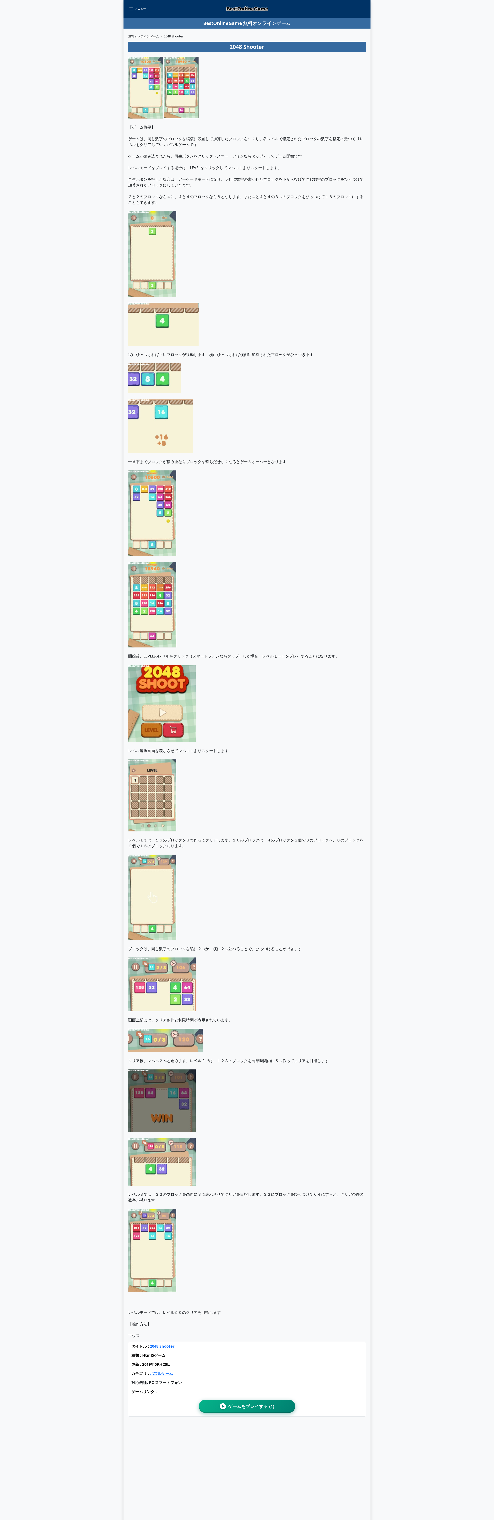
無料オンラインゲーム (143, 36)
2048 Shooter (162, 1346)
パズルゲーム (161, 1373)
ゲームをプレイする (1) (248, 1406)
